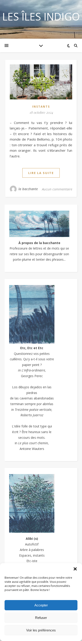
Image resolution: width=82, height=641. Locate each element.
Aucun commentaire (57, 189)
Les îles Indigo (41, 16)
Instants (41, 107)
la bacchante (28, 189)
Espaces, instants (32, 555)
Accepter (41, 605)
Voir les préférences (41, 630)
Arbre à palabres (32, 550)
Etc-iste (31, 561)
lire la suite (41, 173)
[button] (75, 569)
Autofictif (31, 544)
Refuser (41, 618)
